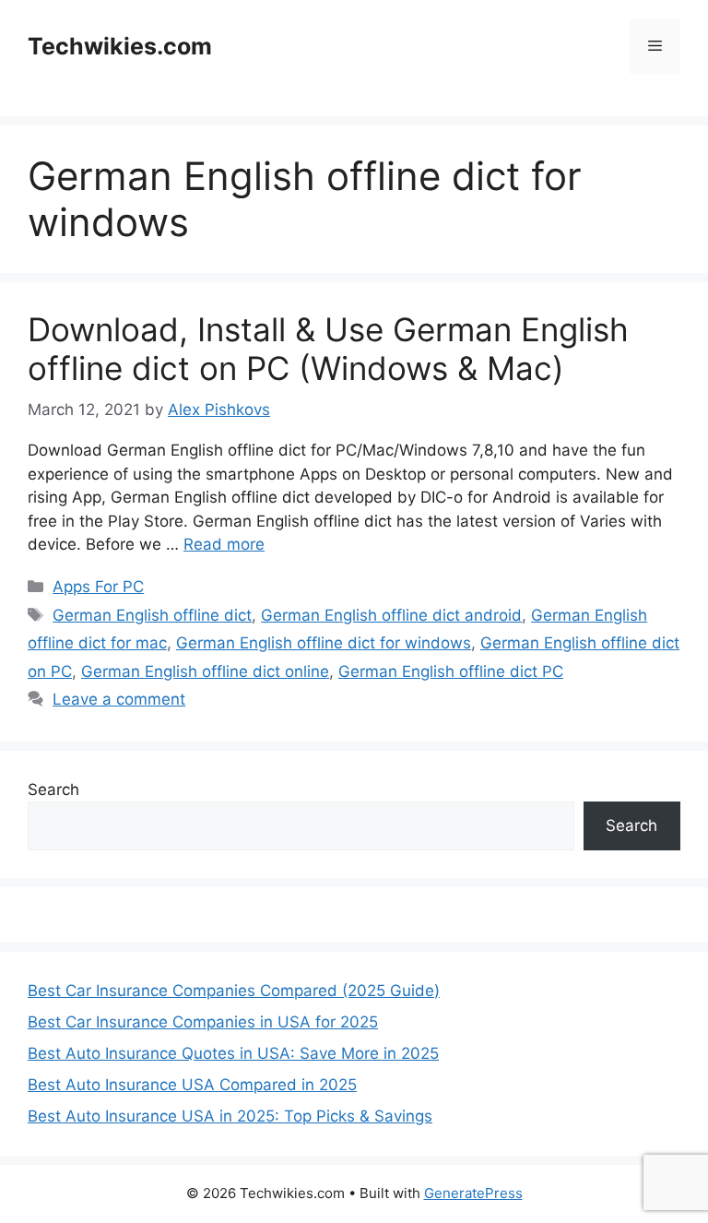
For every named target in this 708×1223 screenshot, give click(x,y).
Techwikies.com (120, 46)
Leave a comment (119, 699)
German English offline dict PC (450, 671)
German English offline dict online (205, 671)
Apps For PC (98, 586)
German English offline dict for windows (323, 643)
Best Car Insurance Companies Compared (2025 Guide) (234, 990)
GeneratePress (473, 1193)
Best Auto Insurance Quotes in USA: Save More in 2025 (233, 1053)
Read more (224, 544)
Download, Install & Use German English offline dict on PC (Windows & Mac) (328, 348)
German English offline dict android (391, 615)
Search (53, 789)
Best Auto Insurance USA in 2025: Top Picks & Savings (230, 1116)
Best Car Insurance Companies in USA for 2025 (203, 1022)
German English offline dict (152, 615)
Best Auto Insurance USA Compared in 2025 (192, 1084)
